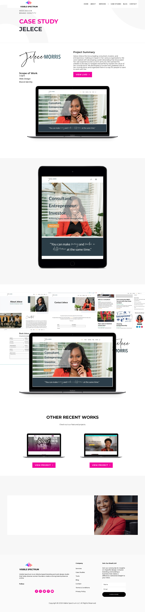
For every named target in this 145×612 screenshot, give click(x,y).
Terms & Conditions (83, 588)
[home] (29, 4)
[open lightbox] (73, 110)
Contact (78, 584)
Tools (78, 576)
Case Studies (80, 572)
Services (102, 4)
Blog (77, 580)
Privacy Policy (81, 591)
